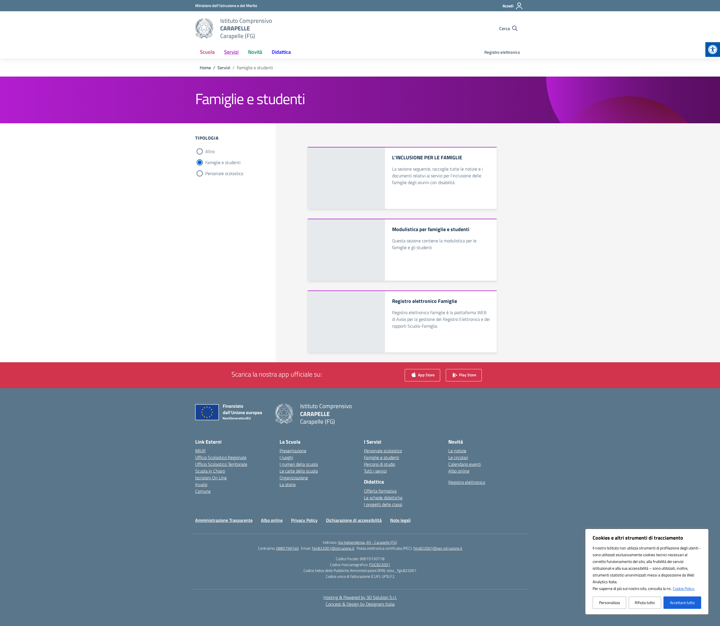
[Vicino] (702, 533)
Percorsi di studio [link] (379, 464)
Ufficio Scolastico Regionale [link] (220, 457)
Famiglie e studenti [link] (381, 457)
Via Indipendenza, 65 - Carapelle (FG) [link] (367, 542)
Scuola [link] (207, 52)
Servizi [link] (231, 52)
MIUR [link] (200, 450)
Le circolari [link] (458, 457)
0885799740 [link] (287, 548)
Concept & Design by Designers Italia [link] (360, 604)
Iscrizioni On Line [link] (211, 477)
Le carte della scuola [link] (299, 471)
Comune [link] (203, 491)
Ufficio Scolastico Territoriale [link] (221, 464)
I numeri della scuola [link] (299, 464)
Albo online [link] (458, 471)
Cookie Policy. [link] (684, 588)
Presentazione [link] (293, 450)
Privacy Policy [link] (304, 520)
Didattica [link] (281, 52)
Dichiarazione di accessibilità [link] (354, 520)
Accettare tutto (682, 602)
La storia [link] (288, 484)
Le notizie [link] (457, 450)
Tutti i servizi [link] (375, 471)
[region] (647, 572)
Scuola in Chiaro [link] (210, 471)
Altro (210, 151)
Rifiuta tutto (645, 602)
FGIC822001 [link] (379, 564)
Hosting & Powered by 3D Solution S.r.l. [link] (360, 597)
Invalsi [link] (201, 484)
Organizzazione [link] (294, 477)
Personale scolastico (224, 173)
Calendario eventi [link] (464, 464)
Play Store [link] (467, 375)
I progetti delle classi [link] (383, 504)
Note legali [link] (400, 520)
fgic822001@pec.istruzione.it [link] (437, 548)
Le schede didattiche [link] (383, 497)
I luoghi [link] (286, 457)
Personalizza (609, 602)
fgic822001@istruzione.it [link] (333, 548)
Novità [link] (255, 52)
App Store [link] (426, 375)
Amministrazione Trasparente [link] (224, 520)
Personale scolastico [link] (383, 450)
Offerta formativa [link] (380, 491)
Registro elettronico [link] (502, 52)
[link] (712, 49)
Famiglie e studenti (222, 162)
